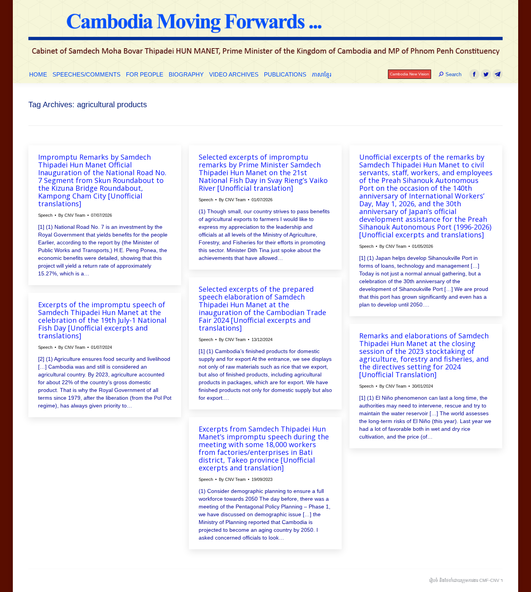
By (71, 215)
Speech (45, 215)
